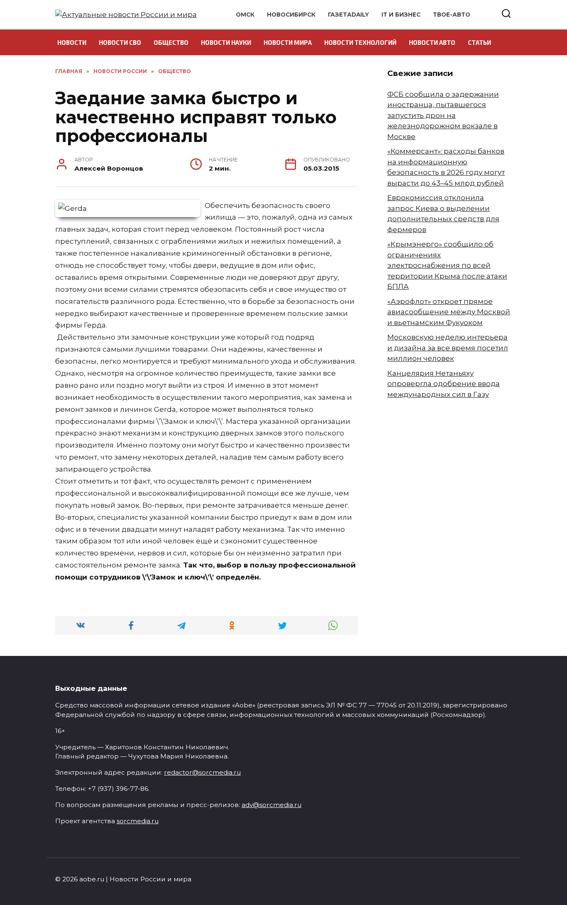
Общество (171, 42)
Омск (245, 14)
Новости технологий (360, 42)
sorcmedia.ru (138, 821)
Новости (71, 42)
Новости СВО (120, 42)
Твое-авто (451, 14)
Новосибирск (291, 14)
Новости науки (226, 42)
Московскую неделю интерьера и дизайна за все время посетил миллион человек (447, 347)
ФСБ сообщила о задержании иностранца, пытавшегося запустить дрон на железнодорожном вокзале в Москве (443, 115)
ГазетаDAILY (348, 14)
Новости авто (432, 42)
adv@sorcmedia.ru (271, 805)
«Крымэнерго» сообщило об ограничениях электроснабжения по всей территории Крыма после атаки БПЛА (447, 265)
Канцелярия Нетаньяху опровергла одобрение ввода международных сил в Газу (443, 384)
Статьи (479, 42)
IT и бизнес (400, 14)
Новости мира (288, 42)
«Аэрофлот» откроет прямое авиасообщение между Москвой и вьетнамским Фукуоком (448, 312)
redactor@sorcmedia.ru (202, 772)
